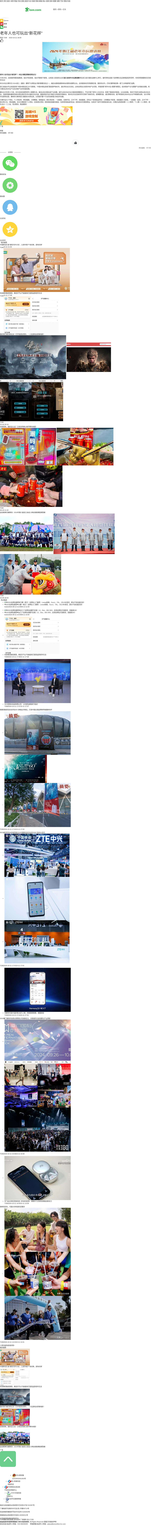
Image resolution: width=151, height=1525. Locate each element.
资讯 (5, 1)
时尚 (19, 1)
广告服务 (23, 1519)
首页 (1, 1)
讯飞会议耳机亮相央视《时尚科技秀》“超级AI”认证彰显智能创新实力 (28, 1201)
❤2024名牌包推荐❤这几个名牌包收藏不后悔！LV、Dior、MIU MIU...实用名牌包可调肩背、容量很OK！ (40, 612)
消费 (58, 1)
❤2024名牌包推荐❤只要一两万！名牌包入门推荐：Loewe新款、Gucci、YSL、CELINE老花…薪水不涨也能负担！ (43, 604)
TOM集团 (3, 1519)
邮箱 (40, 1)
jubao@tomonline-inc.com (56, 1524)
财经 (51, 1)
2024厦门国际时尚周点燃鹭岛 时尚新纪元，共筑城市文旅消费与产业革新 (25, 1018)
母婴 (33, 1)
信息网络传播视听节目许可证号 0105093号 (15, 1512)
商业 (44, 1)
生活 (29, 1)
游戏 (22, 1)
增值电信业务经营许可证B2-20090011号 (14, 1515)
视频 (47, 1)
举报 (1, 131)
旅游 (26, 1)
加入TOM (30, 1519)
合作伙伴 (17, 1519)
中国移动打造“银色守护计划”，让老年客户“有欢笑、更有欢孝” (21, 245)
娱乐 (8, 1)
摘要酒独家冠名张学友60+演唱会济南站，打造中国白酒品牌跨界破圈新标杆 (26, 710)
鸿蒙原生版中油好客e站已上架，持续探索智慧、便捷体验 (24, 1013)
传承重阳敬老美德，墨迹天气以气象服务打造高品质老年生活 (21, 293)
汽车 (61, 1)
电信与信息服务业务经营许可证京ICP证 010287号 (17, 1505)
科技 (68, 1)
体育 (12, 1)
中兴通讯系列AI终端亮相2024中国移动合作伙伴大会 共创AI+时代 (22, 832)
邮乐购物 (10, 1519)
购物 (65, 1)
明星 (15, 1)
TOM (6, 38)
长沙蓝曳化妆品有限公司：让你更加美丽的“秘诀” (21, 704)
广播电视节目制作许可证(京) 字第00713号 (14, 1508)
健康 (54, 1)
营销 (36, 1)
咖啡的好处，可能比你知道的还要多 (12, 1207)
